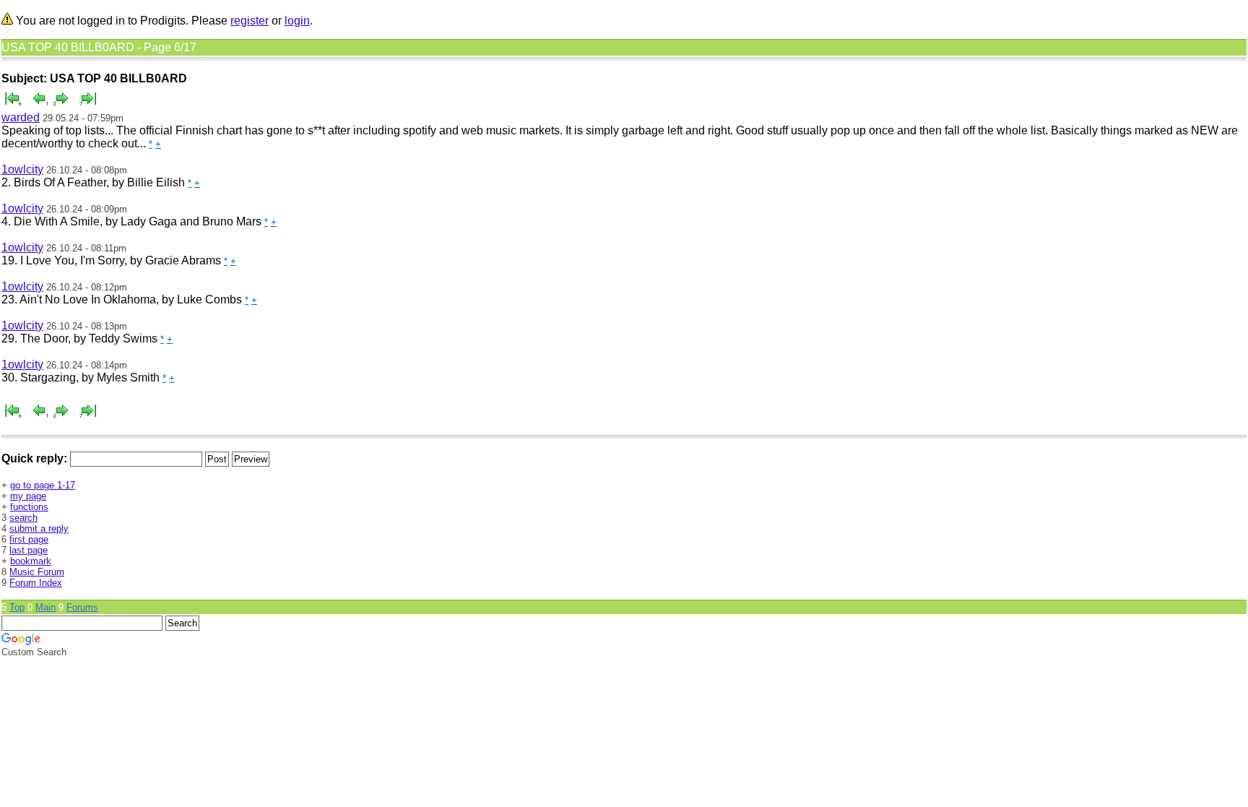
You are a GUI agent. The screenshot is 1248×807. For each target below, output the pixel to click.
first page (28, 539)
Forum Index (35, 582)
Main (45, 607)
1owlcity (22, 169)
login (297, 20)
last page (28, 550)
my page (28, 496)
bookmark (30, 561)
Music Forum (36, 571)
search (23, 517)
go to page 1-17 (42, 485)
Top (17, 607)
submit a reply (39, 528)
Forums (82, 607)
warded (20, 117)
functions (29, 506)
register (249, 20)
